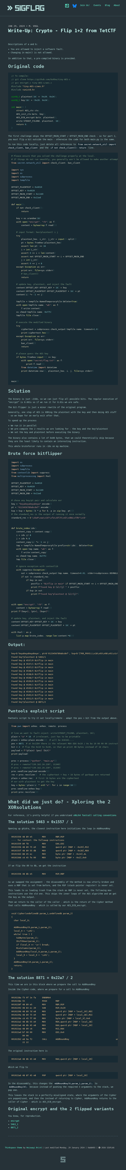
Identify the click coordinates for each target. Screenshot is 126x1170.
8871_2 (14, 1127)
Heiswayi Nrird (33, 1148)
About (117, 5)
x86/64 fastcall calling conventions (94, 815)
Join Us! (85, 5)
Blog (107, 5)
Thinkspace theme (13, 1148)
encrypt (15, 1121)
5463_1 (14, 1124)
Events (97, 5)
